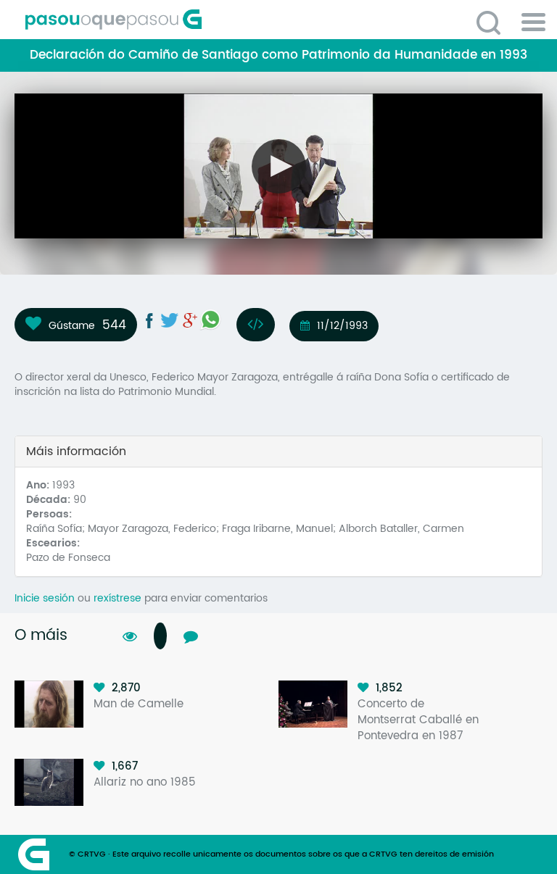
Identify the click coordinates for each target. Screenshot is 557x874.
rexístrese (117, 598)
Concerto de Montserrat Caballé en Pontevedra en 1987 (418, 720)
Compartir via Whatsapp (210, 319)
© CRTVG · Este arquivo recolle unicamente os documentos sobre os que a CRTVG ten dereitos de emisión (281, 854)
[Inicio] (177, 19)
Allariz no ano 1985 (145, 782)
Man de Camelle (138, 704)
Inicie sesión (45, 598)
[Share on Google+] (190, 320)
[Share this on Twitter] (169, 320)
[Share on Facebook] (149, 320)
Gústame (72, 325)
